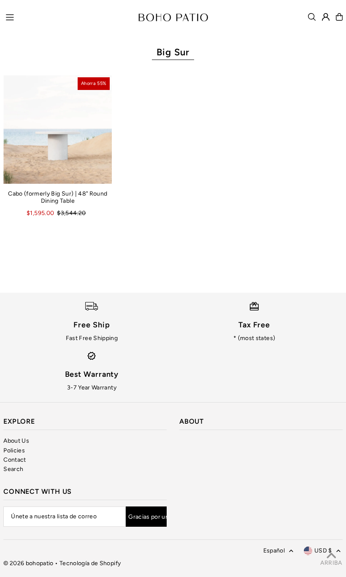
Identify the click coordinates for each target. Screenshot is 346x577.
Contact (14, 459)
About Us (16, 440)
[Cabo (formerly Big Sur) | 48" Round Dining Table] (57, 129)
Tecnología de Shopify (90, 563)
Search (13, 469)
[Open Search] (312, 17)
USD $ (323, 550)
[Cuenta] (326, 17)
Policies (14, 450)
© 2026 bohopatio (28, 563)
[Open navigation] (67, 16)
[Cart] (339, 17)
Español (274, 550)
